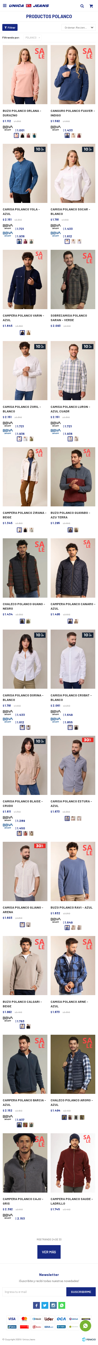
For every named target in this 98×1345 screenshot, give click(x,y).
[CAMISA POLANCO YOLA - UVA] (25, 241)
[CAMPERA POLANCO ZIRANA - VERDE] (31, 530)
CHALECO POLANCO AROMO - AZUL (72, 1102)
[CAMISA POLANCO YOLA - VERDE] (31, 241)
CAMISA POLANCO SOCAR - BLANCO (70, 211)
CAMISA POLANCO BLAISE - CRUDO (23, 803)
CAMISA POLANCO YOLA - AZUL (21, 211)
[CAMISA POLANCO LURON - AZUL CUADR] (73, 371)
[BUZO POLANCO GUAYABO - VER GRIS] (76, 530)
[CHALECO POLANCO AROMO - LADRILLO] (70, 1117)
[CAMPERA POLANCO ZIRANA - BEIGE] (25, 477)
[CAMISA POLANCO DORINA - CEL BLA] (28, 727)
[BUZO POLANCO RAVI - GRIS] (79, 927)
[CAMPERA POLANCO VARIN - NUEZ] (28, 332)
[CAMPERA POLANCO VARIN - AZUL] (25, 279)
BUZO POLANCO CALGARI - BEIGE (22, 1004)
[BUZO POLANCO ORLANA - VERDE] (34, 135)
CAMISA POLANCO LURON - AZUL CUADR (70, 409)
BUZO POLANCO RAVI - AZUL (72, 907)
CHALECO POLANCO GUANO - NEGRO (24, 606)
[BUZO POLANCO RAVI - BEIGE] (73, 927)
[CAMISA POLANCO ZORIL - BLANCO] (25, 371)
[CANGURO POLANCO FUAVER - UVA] (79, 135)
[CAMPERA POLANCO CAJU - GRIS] (25, 1163)
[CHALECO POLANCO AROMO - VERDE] (82, 1117)
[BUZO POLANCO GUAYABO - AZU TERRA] (73, 477)
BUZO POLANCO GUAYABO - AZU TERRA (70, 515)
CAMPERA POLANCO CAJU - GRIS (23, 1201)
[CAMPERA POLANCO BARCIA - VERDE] (31, 1125)
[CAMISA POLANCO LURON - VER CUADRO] (76, 439)
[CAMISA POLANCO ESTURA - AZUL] (73, 765)
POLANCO (31, 37)
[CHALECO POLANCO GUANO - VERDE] (28, 621)
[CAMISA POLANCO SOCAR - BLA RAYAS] (73, 241)
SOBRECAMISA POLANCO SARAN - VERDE (69, 317)
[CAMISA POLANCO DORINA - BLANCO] (25, 659)
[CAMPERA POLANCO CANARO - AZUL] (73, 568)
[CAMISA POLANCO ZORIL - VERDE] (31, 439)
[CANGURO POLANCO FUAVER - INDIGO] (73, 75)
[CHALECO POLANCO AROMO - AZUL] (73, 1064)
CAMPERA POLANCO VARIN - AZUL (23, 317)
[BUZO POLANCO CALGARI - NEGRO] (28, 1026)
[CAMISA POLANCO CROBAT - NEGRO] (76, 727)
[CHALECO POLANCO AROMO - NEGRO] (76, 1117)
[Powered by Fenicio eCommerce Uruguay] (89, 1339)
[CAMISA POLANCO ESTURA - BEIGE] (73, 818)
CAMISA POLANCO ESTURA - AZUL (71, 803)
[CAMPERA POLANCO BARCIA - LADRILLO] (25, 1125)
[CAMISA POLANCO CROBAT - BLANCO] (73, 659)
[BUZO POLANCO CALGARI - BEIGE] (25, 966)
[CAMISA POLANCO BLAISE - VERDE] (31, 833)
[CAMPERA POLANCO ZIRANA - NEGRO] (25, 530)
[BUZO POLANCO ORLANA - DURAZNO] (25, 75)
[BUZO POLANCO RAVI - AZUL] (73, 871)
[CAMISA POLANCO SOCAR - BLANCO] (73, 173)
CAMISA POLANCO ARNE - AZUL (69, 1004)
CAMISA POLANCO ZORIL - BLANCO (22, 409)
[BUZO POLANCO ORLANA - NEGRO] (22, 135)
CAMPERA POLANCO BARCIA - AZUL (24, 1102)
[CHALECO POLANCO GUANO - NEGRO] (25, 568)
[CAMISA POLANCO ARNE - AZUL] (73, 966)
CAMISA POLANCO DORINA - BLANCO (23, 697)
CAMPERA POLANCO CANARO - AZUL (73, 606)
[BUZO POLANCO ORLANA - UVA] (28, 135)
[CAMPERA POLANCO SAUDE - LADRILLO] (73, 1163)
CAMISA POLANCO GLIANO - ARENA (23, 909)
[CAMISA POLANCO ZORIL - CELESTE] (25, 439)
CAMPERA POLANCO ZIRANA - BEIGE (24, 515)
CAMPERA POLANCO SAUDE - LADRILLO (72, 1201)
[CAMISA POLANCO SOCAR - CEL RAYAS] (79, 241)
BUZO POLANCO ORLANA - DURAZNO (22, 113)
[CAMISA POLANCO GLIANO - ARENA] (25, 871)
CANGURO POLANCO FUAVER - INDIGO (73, 113)
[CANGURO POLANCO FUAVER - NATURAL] (73, 135)
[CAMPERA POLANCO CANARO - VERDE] (76, 621)
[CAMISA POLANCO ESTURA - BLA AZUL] (79, 818)
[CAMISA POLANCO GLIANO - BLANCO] (28, 924)
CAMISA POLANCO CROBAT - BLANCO (71, 697)
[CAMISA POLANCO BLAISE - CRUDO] (25, 765)
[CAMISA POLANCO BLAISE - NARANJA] (25, 833)
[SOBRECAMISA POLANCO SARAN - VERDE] (73, 279)
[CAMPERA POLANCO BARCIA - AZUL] (25, 1064)
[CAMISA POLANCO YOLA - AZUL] (25, 173)
